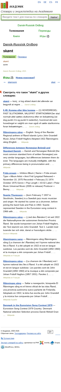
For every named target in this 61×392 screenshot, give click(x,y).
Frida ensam (9, 173)
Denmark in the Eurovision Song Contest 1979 (27, 305)
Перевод (22, 57)
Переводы (44, 30)
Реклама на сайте (34, 333)
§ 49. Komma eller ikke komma (19, 110)
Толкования (16, 30)
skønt (6, 101)
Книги (16, 36)
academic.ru (12, 5)
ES (50, 2)
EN (39, 2)
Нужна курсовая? (25, 77)
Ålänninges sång (12, 283)
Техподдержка (20, 333)
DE (45, 2)
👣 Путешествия (7, 338)
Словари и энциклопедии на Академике (27, 11)
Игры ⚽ (45, 36)
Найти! (54, 17)
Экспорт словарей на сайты (12, 343)
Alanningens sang (13, 239)
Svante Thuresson (13, 195)
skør (53, 82)
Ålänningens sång (13, 132)
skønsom (12, 82)
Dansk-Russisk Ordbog (30, 25)
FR (56, 2)
